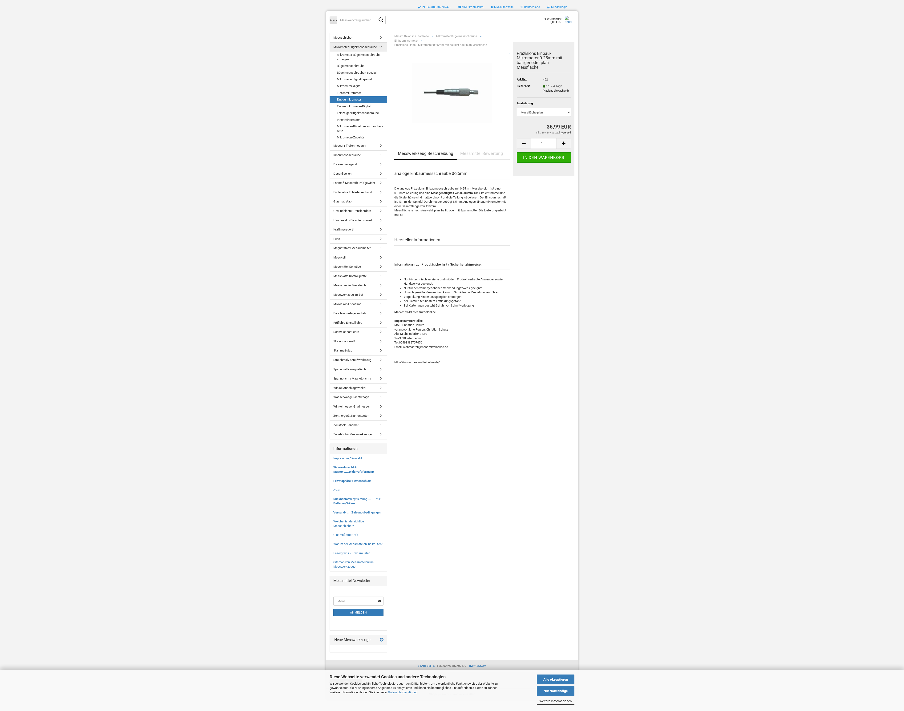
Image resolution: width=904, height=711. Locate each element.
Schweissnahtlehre (346, 332)
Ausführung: (525, 103)
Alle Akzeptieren (555, 679)
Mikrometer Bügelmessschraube (355, 47)
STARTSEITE (426, 665)
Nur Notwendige (556, 691)
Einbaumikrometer (349, 99)
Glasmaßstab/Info (345, 535)
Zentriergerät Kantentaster (350, 415)
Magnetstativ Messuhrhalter (352, 248)
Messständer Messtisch (349, 285)
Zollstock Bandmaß (346, 425)
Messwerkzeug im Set (348, 294)
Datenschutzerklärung (402, 692)
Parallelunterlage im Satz (349, 313)
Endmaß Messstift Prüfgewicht (354, 183)
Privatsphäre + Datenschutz (352, 481)
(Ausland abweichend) (556, 90)
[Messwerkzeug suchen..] (381, 20)
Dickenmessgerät (345, 164)
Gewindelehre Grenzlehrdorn (352, 211)
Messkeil (339, 257)
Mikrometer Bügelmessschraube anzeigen (358, 57)
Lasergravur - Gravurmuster (351, 553)
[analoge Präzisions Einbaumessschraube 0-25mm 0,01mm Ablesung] (452, 91)
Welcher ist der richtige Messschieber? (348, 524)
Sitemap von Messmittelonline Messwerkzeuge (353, 564)
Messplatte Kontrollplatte (350, 276)
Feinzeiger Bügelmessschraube (358, 113)
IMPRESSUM (477, 665)
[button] (530, 7)
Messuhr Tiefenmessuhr (349, 145)
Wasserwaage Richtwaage (351, 397)
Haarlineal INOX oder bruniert (352, 220)
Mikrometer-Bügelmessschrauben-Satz (360, 129)
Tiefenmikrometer (349, 93)
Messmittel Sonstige (347, 266)
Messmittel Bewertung (481, 153)
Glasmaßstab (342, 201)
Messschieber (342, 37)
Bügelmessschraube (350, 66)
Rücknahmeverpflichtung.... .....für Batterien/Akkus (356, 501)
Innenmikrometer (348, 119)
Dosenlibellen (342, 173)
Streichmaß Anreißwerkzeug (352, 360)
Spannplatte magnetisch (349, 369)
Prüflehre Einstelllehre (347, 322)
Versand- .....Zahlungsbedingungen (357, 512)
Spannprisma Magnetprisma (352, 378)
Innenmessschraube (347, 155)
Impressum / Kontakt (347, 458)
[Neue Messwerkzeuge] (381, 640)
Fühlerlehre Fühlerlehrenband (352, 192)
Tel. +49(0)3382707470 (436, 7)
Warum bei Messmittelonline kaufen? (358, 544)
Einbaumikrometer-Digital (354, 106)
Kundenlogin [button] (558, 7)
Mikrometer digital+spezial (354, 79)
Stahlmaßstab (342, 350)
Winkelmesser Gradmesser (351, 406)
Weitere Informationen (555, 701)
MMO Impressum (472, 7)
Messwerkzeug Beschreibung (425, 153)
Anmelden (358, 612)
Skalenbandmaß (344, 341)
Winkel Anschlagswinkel (349, 388)
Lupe (336, 239)
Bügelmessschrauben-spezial (356, 72)
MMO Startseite (503, 7)
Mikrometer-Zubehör (350, 137)
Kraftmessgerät (343, 229)
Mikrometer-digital (349, 86)
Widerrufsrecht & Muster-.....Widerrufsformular (353, 469)
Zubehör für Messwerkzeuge (352, 434)
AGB (336, 490)
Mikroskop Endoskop (347, 304)
